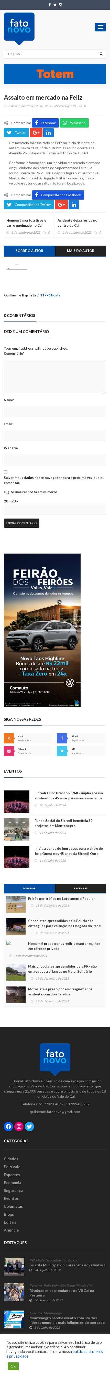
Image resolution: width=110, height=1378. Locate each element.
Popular (29, 888)
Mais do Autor (80, 251)
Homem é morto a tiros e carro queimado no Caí (26, 222)
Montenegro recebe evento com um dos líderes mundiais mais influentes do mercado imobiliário (67, 1322)
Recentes (81, 888)
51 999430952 (78, 1104)
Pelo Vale (12, 1166)
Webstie (11, 448)
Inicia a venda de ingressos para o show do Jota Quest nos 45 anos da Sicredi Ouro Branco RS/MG (69, 853)
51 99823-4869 (51, 1104)
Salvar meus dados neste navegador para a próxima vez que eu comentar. (54, 480)
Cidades (11, 1158)
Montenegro (53, 1313)
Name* (9, 400)
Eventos (11, 1198)
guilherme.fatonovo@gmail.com (55, 1111)
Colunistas (13, 1206)
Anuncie (11, 1230)
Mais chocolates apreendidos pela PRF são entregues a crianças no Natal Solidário (62, 968)
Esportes (12, 1174)
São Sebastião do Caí (62, 1260)
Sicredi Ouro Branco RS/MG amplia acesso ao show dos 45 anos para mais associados (69, 795)
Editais (10, 1222)
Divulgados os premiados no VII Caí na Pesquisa (61, 1292)
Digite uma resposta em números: (31, 492)
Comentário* (14, 353)
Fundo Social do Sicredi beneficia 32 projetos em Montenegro (64, 823)
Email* (9, 424)
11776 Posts (50, 295)
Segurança (13, 1190)
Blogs (9, 1214)
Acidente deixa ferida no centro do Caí (77, 222)
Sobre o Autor (29, 251)
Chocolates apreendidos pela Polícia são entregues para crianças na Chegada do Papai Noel (64, 926)
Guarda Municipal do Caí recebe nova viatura (67, 1265)
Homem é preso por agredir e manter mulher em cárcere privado (64, 946)
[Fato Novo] (19, 29)
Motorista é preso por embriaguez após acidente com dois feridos (60, 991)
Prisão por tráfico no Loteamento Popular (61, 899)
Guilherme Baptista (63, 106)
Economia (12, 1182)
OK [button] (13, 1366)
